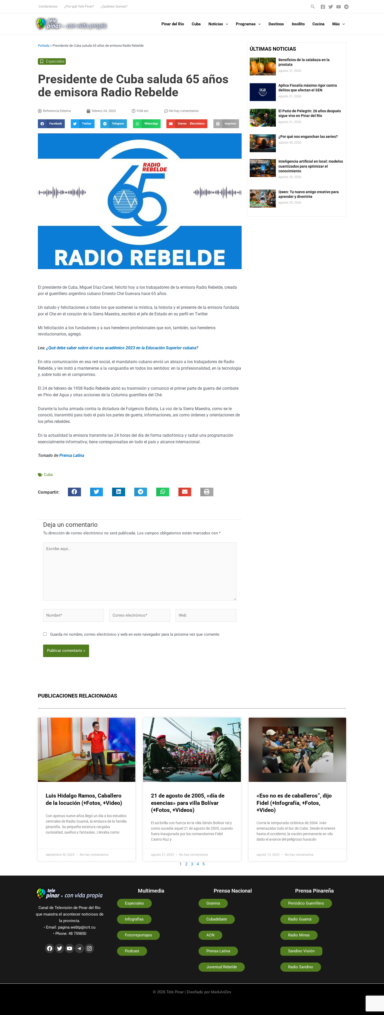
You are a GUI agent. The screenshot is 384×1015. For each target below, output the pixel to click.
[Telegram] (346, 6)
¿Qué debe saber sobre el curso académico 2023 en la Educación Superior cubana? (122, 347)
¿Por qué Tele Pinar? (79, 6)
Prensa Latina (71, 455)
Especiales (55, 61)
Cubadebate (216, 919)
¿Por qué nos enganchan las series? (308, 136)
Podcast (132, 951)
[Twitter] (330, 6)
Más (336, 24)
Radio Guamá (299, 919)
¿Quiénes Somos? (114, 6)
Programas (246, 24)
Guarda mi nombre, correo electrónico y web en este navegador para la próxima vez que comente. (135, 634)
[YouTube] (338, 6)
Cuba (196, 24)
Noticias (215, 24)
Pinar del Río (172, 24)
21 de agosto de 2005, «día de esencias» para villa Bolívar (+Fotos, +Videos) (187, 803)
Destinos (276, 24)
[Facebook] (323, 6)
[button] (313, 6)
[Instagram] (89, 948)
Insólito (298, 24)
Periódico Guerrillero (306, 903)
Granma (213, 903)
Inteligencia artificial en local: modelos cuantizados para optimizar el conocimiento (310, 166)
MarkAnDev (221, 992)
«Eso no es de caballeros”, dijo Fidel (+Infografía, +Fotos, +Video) (294, 803)
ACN (210, 935)
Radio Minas (299, 935)
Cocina (318, 24)
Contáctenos (48, 6)
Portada (43, 46)
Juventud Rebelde (221, 967)
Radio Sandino (300, 967)
